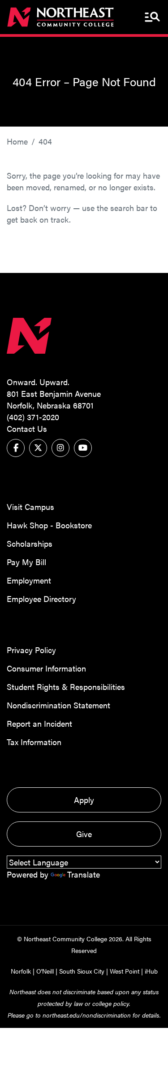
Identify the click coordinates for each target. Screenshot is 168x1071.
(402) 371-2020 (33, 416)
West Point (124, 970)
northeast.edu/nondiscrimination (87, 1014)
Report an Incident (39, 723)
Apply (84, 799)
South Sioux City (81, 970)
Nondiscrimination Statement (58, 705)
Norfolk (21, 970)
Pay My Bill (26, 561)
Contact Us (27, 428)
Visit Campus (30, 506)
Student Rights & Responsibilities (66, 686)
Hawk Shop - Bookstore (49, 525)
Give (84, 833)
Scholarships (29, 543)
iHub (151, 970)
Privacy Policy (31, 649)
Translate (83, 874)
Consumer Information (46, 668)
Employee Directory (41, 598)
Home (17, 141)
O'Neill (45, 970)
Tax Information (34, 741)
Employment (29, 580)
